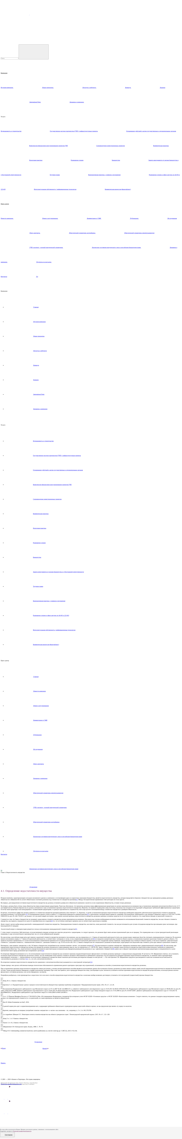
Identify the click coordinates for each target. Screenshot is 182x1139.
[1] (77, 899)
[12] (91, 962)
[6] (94, 939)
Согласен (8, 1135)
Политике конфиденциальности (22, 1131)
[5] (76, 929)
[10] (43, 950)
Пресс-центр (5, 204)
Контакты (4, 854)
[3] (88, 914)
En (37, 276)
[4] (52, 921)
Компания (4, 73)
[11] (27, 959)
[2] (27, 914)
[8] (162, 945)
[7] (93, 945)
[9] (113, 949)
